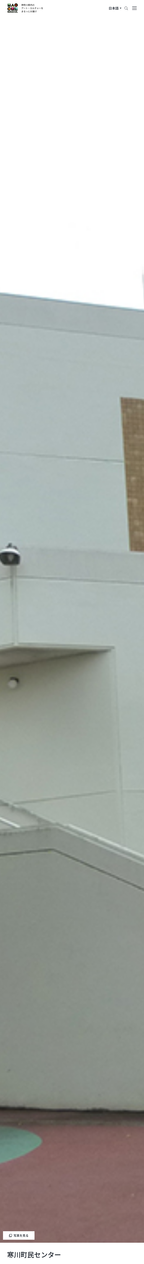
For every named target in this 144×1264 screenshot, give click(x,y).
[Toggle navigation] (134, 8)
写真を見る (21, 1235)
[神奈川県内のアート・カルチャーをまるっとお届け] (25, 8)
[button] (115, 8)
